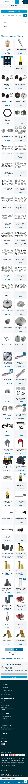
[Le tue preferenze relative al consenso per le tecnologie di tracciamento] (25, 781)
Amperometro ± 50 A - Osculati (7, 84)
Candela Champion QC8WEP (7, 623)
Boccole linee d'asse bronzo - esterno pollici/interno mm (20, 554)
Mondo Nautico (4, 707)
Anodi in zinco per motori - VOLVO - (21, 276)
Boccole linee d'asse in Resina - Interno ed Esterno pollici (21, 589)
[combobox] (12, 15)
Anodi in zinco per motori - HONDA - (20, 223)
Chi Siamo (3, 700)
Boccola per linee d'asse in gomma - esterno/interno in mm (7, 554)
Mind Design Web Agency (17, 775)
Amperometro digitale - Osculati (7, 102)
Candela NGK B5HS (20, 640)
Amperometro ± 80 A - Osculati (20, 84)
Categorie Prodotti (14, 11)
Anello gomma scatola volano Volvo (7, 119)
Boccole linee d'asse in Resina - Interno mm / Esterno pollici (7, 607)
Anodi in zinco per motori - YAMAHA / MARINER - (7, 294)
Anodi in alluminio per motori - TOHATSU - (20, 189)
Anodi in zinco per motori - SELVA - (7, 258)
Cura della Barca (4, 718)
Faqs (2, 703)
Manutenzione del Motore (7, 723)
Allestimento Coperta (6, 716)
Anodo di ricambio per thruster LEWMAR (7, 362)
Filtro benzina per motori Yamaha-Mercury (7, 51)
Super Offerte (4, 727)
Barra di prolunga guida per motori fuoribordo (20, 519)
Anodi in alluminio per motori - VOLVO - (7, 206)
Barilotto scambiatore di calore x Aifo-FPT (7, 519)
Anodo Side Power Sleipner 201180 (7, 415)
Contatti (3, 709)
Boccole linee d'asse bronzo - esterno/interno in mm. (7, 572)
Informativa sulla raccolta (8, 778)
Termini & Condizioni (5, 705)
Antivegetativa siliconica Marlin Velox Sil (7, 467)
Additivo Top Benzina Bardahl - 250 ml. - (20, 67)
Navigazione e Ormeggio (6, 725)
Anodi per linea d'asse (7, 327)
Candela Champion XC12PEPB (21, 623)
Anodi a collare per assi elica (7, 137)
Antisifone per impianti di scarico (7, 449)
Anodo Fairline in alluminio (20, 362)
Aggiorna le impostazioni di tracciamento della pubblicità (12, 762)
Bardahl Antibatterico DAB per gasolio (20, 484)
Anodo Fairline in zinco (21, 379)
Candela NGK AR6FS (7, 640)
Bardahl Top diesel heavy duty (7, 502)
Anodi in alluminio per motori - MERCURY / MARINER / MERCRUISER (20, 155)
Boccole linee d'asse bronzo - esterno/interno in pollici (20, 572)
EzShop (7, 774)
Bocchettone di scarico (20, 536)
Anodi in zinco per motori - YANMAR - (20, 293)
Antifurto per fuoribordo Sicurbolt (7, 432)
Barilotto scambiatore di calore (21, 502)
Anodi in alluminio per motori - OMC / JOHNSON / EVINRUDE (7, 172)
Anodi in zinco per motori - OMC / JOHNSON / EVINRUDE (20, 242)
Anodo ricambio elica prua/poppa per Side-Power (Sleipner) (20, 398)
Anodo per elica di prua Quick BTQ (7, 397)
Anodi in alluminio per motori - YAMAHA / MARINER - (20, 207)
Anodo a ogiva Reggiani (20, 345)
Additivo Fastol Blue (7, 67)
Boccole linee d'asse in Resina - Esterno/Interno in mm (7, 589)
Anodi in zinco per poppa (7, 310)
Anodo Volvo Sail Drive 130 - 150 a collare (20, 415)
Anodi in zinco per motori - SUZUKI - (20, 258)
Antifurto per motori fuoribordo (20, 432)
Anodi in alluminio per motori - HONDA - (7, 154)
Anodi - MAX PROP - (20, 119)
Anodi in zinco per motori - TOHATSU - (7, 276)
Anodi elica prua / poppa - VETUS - (20, 137)
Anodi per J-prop (20, 310)
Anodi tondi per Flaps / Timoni (20, 328)
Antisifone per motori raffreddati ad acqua (21, 449)
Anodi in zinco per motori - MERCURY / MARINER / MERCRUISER (7, 242)
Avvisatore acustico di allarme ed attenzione (20, 467)
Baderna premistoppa (7, 484)
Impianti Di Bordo (5, 720)
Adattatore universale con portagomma (21, 50)
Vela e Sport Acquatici (6, 729)
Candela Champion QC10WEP (21, 606)
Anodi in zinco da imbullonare (7, 223)
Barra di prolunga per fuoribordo (7, 536)
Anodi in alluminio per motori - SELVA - (20, 171)
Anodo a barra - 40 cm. (7, 345)
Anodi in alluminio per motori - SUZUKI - (7, 189)
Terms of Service (8, 765)
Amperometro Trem (20, 101)
